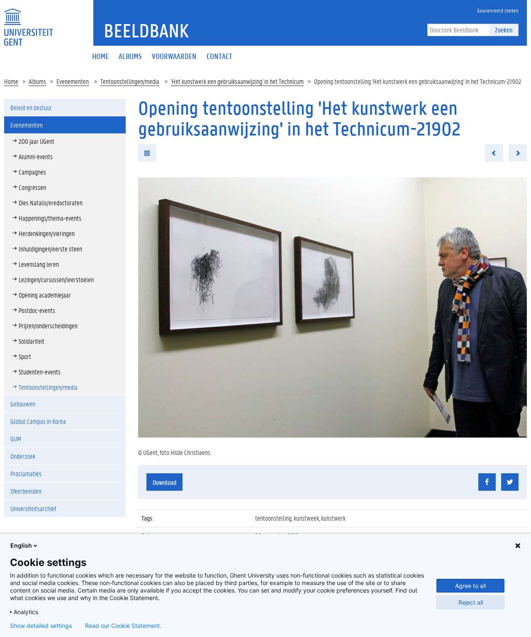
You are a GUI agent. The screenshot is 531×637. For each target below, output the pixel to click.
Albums (37, 81)
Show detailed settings (41, 625)
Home (11, 81)
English (21, 545)
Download (164, 482)
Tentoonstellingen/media (129, 81)
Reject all (470, 602)
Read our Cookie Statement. (123, 625)
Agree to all (470, 585)
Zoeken (503, 29)
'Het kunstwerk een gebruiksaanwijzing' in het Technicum (237, 81)
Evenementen (72, 81)
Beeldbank (146, 30)
